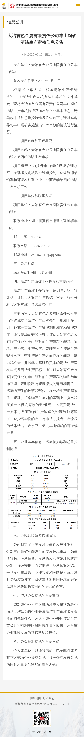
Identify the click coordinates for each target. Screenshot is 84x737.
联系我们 (48, 698)
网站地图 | (36, 698)
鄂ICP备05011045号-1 (56, 703)
